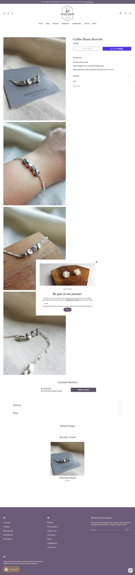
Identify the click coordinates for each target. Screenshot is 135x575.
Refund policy (52, 527)
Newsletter (7, 539)
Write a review (83, 390)
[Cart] (130, 13)
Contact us (51, 547)
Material (76, 76)
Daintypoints (8, 535)
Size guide (51, 535)
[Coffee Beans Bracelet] (67, 459)
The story (6, 523)
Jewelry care (52, 531)
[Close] (96, 262)
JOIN (67, 309)
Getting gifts (8, 531)
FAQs (15, 413)
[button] (125, 13)
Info (74, 81)
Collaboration (52, 543)
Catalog (6, 527)
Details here (90, 2)
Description (77, 58)
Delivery (17, 405)
